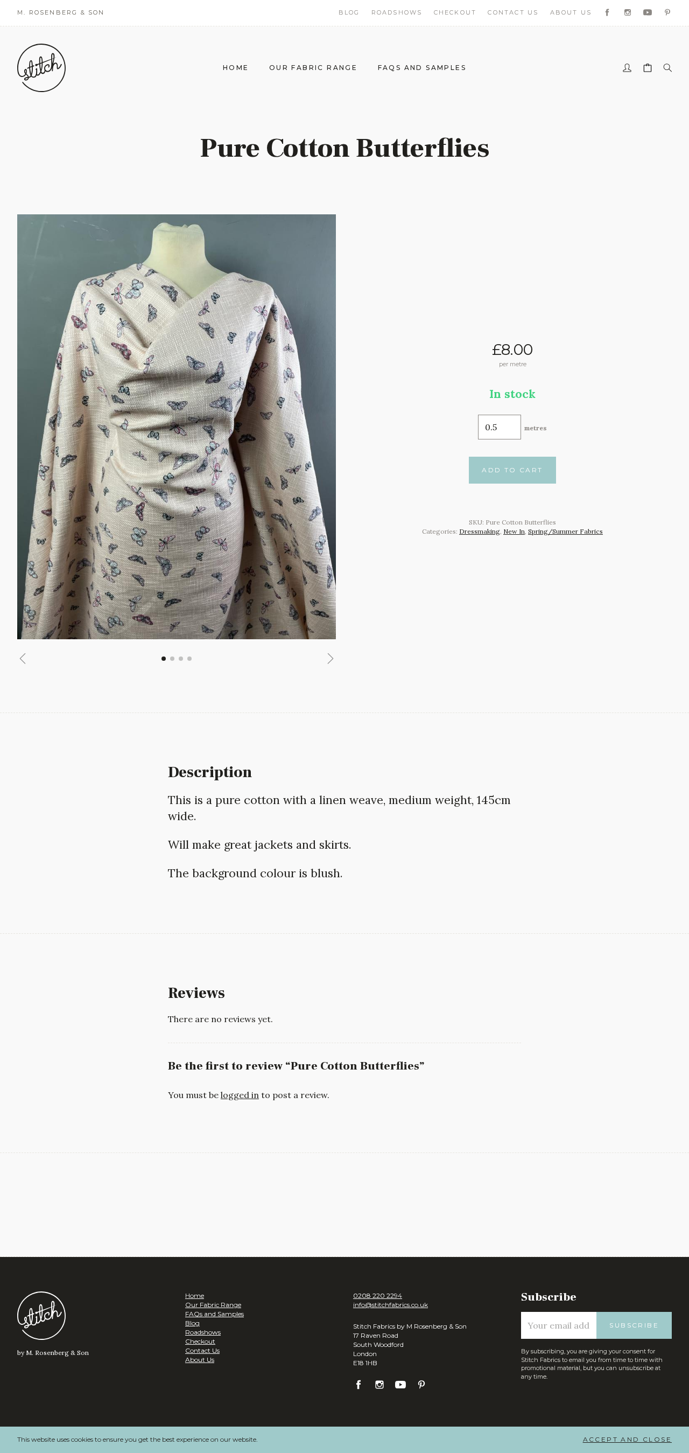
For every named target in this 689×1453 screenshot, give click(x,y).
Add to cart (512, 470)
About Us (571, 12)
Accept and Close (627, 1439)
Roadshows (397, 12)
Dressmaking (479, 531)
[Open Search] (667, 68)
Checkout (455, 12)
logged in (240, 1094)
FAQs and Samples (422, 68)
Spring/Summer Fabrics (565, 531)
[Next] (330, 658)
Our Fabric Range (313, 68)
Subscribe (634, 1325)
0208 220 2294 (377, 1295)
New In (514, 531)
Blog (349, 12)
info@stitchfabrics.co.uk (390, 1305)
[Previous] (22, 658)
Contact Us (513, 12)
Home (236, 68)
